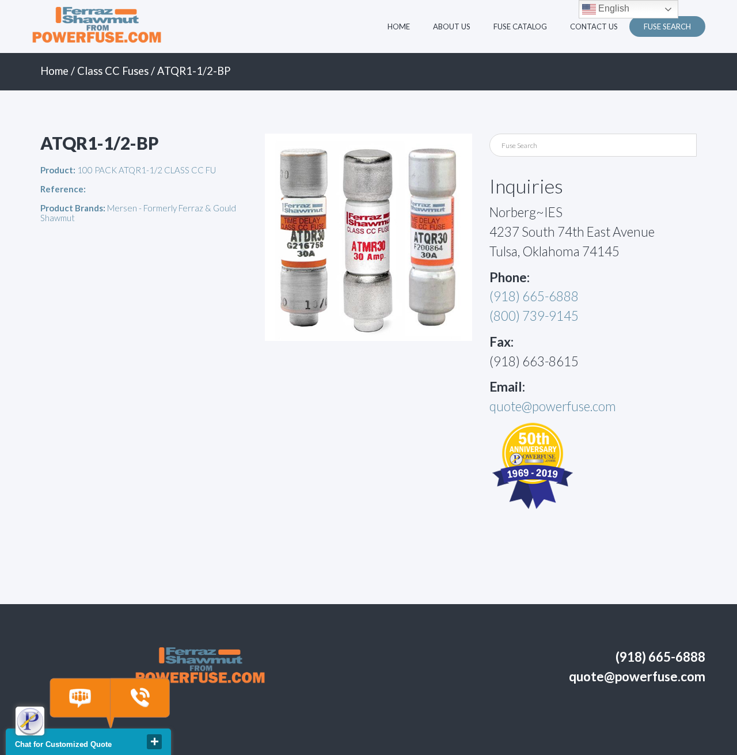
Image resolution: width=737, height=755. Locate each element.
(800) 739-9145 (534, 316)
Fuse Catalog (520, 26)
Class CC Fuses (113, 71)
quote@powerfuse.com (552, 406)
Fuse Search (667, 26)
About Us (451, 26)
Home (399, 26)
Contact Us (594, 26)
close (154, 741)
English (612, 8)
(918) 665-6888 (534, 296)
